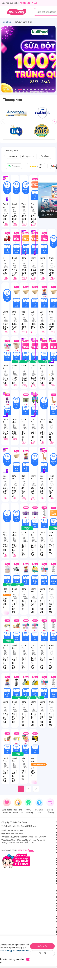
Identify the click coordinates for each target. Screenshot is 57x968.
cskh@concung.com (15, 830)
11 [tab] (42, 89)
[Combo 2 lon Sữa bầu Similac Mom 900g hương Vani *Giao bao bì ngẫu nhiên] (16, 682)
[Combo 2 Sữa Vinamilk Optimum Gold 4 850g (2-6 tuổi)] (26, 569)
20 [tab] (34, 92)
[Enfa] (16, 131)
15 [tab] (16, 92)
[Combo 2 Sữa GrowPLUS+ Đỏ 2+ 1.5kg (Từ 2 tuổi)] (7, 346)
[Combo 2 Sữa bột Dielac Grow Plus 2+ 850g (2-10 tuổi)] (7, 682)
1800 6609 (25, 3)
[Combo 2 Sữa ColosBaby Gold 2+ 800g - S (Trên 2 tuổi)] (28, 361)
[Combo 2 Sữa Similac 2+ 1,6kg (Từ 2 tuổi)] (7, 625)
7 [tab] (27, 89)
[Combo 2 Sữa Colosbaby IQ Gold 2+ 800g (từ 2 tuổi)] (45, 361)
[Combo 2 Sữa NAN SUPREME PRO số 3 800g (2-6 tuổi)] (28, 698)
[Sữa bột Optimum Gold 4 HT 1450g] (44, 292)
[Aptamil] (42, 113)
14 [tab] (53, 89)
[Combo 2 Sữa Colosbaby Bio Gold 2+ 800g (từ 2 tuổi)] (36, 361)
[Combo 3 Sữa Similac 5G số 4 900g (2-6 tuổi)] (16, 738)
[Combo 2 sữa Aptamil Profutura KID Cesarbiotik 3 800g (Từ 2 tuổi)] (16, 346)
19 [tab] (30, 92)
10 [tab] (38, 89)
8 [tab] (31, 89)
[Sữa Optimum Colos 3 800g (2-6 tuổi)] (16, 292)
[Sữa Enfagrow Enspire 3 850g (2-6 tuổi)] (26, 738)
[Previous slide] (4, 156)
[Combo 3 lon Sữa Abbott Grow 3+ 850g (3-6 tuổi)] (7, 738)
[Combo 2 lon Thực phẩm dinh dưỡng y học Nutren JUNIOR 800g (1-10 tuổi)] (35, 569)
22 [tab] (41, 92)
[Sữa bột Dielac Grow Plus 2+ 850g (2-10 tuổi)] (35, 292)
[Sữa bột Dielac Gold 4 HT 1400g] (26, 456)
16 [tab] (19, 92)
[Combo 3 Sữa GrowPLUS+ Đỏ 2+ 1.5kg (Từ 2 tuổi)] (44, 512)
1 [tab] (4, 89)
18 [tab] (27, 92)
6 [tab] (24, 89)
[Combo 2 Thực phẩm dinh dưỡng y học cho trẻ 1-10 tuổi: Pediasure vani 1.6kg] (26, 512)
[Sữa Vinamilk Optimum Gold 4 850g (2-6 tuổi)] (26, 292)
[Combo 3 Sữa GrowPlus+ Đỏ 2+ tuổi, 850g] (44, 569)
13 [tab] (49, 89)
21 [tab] (38, 92)
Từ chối (42, 953)
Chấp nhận (42, 946)
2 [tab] (8, 89)
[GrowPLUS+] (42, 131)
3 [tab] (12, 89)
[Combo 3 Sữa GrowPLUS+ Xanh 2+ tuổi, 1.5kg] (44, 682)
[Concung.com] (16, 11)
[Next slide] (33, 156)
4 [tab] (15, 89)
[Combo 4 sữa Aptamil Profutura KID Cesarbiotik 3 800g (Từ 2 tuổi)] (18, 585)
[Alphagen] (16, 113)
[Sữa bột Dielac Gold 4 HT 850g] (16, 456)
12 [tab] (46, 89)
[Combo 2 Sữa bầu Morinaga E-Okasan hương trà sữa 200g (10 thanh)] (26, 399)
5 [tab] (20, 89)
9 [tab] (35, 89)
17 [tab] (23, 92)
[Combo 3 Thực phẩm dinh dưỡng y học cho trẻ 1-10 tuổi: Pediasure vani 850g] (35, 512)
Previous (4, 124)
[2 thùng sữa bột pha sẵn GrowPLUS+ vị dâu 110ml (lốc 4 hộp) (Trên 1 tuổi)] (7, 238)
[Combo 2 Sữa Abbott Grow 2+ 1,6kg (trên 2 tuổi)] (16, 625)
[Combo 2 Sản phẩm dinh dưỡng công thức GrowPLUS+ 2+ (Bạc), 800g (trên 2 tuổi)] (26, 625)
